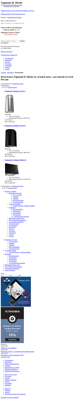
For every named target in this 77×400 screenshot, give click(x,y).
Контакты (8, 60)
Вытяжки (10, 72)
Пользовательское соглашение (15, 394)
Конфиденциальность (12, 371)
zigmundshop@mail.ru (14, 17)
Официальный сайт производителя (13, 14)
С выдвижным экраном (21, 216)
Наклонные (17, 213)
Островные (17, 215)
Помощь (8, 385)
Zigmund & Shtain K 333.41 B (15, 126)
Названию (16, 84)
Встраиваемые (18, 209)
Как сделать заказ (11, 374)
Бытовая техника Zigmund (10, 397)
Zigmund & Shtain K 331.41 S (15, 91)
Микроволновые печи (16, 218)
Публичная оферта (11, 369)
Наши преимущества (12, 364)
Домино (15, 198)
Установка (8, 65)
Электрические (18, 202)
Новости (8, 389)
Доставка (8, 64)
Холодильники (14, 224)
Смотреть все (5, 357)
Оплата (7, 62)
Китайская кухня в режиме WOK (12, 355)
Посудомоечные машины (17, 220)
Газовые (15, 197)
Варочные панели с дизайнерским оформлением (17, 351)
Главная (3, 72)
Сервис (7, 67)
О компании (9, 58)
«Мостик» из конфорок (9, 348)
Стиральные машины (16, 222)
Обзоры (7, 390)
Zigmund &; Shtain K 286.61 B (15, 160)
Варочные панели (15, 193)
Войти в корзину (6, 51)
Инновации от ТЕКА (12, 367)
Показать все (12, 87)
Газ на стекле (17, 195)
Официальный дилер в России (17, 10)
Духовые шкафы (15, 204)
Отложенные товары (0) (9, 55)
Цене (21, 84)
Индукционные (18, 200)
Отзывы (7, 366)
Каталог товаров (10, 191)
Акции (7, 69)
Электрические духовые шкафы (24, 206)
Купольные (17, 211)
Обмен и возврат (10, 380)
